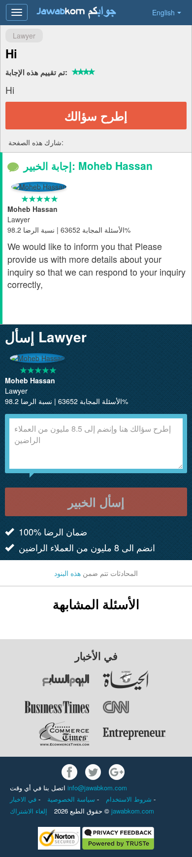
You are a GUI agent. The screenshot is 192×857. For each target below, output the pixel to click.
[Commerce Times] (45, 733)
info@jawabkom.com (97, 787)
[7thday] (45, 680)
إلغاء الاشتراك (28, 811)
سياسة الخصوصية (72, 799)
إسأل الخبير (96, 501)
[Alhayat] (147, 680)
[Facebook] (69, 772)
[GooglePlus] (117, 772)
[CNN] (147, 706)
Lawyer (24, 36)
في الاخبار (24, 799)
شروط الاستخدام (130, 799)
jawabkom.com (132, 811)
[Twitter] (93, 772)
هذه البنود (67, 573)
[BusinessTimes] (45, 706)
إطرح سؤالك (96, 115)
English (163, 12)
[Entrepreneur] (147, 733)
